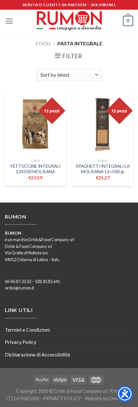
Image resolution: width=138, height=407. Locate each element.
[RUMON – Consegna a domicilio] (69, 21)
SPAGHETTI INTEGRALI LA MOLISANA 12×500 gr (103, 169)
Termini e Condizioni (27, 330)
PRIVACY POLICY (62, 398)
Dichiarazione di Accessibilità (37, 354)
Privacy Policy (20, 342)
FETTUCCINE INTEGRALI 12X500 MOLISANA (35, 169)
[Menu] (9, 21)
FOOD (43, 43)
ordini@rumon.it (19, 287)
